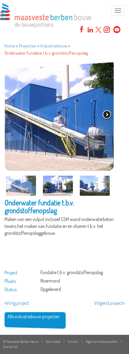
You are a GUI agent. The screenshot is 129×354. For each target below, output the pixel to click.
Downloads (53, 341)
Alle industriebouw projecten (34, 316)
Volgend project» (109, 303)
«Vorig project (16, 303)
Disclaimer (10, 346)
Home (9, 46)
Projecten (28, 46)
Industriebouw (53, 46)
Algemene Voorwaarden (102, 341)
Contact (73, 341)
